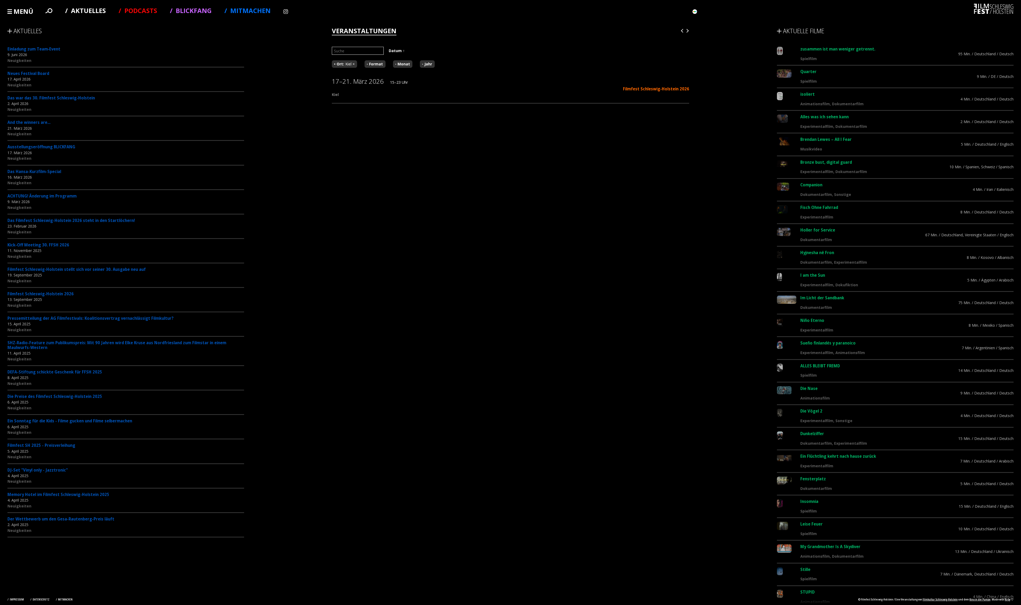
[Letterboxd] (694, 11)
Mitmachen (65, 599)
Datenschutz (41, 599)
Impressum (17, 599)
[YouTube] (459, 11)
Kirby (1007, 599)
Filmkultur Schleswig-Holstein (940, 599)
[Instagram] (286, 11)
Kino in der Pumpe (979, 599)
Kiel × (350, 63)
